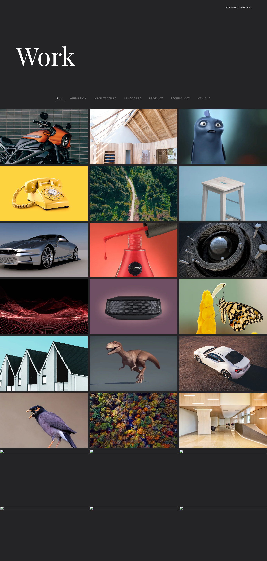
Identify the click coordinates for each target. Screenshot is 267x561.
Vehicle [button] (204, 98)
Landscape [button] (132, 98)
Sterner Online (238, 7)
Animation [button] (78, 98)
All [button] (59, 98)
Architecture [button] (105, 98)
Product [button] (156, 98)
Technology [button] (180, 98)
